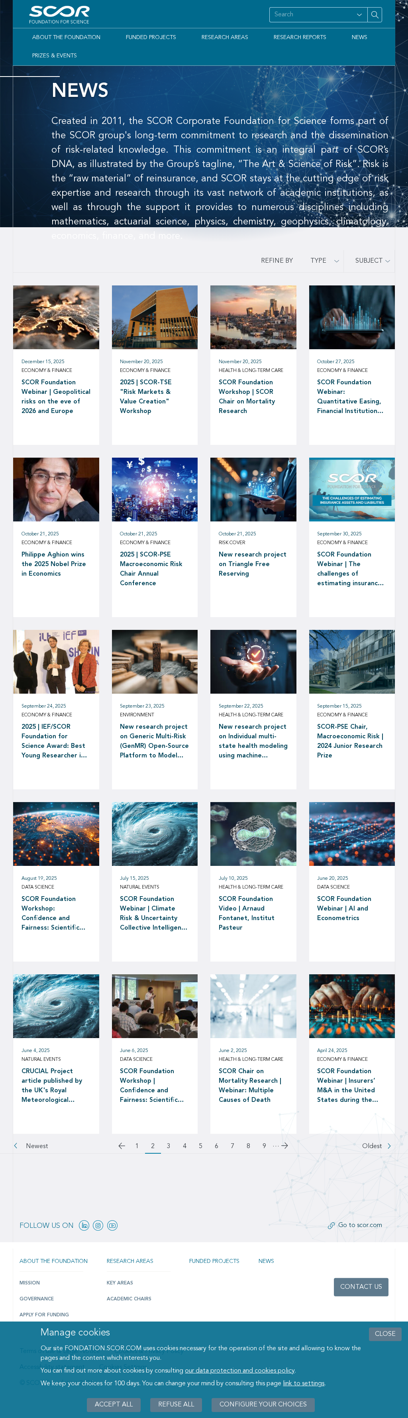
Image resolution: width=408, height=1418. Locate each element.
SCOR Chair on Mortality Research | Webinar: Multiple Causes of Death (250, 1085)
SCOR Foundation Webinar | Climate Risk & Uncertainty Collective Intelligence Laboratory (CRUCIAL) (154, 914)
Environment (137, 715)
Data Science (38, 887)
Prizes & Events (54, 56)
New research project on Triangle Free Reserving (252, 564)
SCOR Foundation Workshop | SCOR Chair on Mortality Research (247, 397)
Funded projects (214, 1261)
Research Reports (300, 37)
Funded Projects (151, 37)
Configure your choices (263, 1405)
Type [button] (318, 261)
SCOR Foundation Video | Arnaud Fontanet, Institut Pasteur (247, 913)
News (359, 37)
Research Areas (225, 37)
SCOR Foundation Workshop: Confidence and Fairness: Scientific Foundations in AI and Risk (55, 914)
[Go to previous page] (122, 1147)
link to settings (303, 1384)
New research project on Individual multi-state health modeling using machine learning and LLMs (253, 742)
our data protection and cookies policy (239, 1371)
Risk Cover (232, 543)
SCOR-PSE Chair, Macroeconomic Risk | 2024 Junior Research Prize (350, 741)
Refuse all (176, 1405)
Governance (37, 1299)
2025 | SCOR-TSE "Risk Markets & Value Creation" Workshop (146, 397)
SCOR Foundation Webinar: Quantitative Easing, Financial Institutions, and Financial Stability (350, 398)
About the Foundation (66, 37)
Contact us (361, 1287)
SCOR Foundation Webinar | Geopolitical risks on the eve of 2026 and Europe (56, 397)
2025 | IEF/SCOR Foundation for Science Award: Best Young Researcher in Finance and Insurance (55, 742)
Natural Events (139, 887)
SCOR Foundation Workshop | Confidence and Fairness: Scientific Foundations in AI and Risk (153, 1086)
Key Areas (120, 1283)
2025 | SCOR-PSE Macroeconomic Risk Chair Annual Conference (151, 569)
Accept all (114, 1405)
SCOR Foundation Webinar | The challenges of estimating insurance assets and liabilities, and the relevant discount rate (349, 570)
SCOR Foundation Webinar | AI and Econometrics (344, 909)
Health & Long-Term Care (251, 370)
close (385, 1334)
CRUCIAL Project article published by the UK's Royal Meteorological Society (52, 1086)
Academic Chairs (129, 1299)
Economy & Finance (47, 370)
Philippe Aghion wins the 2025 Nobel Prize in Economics (54, 564)
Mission (30, 1283)
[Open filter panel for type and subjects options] (359, 14)
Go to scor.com (360, 1225)
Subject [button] (369, 261)
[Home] (61, 15)
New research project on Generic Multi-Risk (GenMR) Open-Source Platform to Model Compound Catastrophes (154, 742)
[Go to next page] (285, 1147)
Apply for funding (44, 1315)
